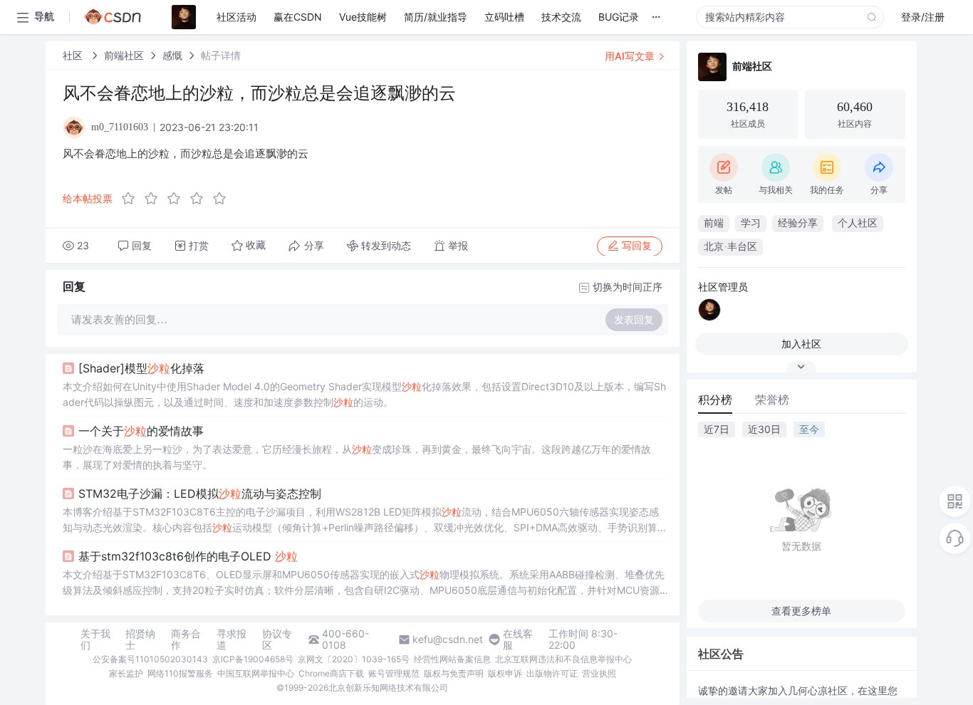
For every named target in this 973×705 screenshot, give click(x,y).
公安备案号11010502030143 (150, 659)
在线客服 (518, 639)
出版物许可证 (552, 673)
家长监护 (126, 673)
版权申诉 (505, 673)
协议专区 (277, 639)
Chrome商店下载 (331, 673)
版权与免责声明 (454, 673)
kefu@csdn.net (447, 639)
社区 (74, 55)
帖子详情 (221, 55)
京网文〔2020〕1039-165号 (354, 659)
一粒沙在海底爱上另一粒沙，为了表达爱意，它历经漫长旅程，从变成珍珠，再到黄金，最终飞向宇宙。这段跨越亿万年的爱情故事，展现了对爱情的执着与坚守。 (357, 457)
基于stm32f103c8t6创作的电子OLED (188, 556)
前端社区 (124, 55)
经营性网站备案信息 (452, 659)
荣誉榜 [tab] (772, 399)
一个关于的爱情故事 (141, 431)
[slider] (178, 199)
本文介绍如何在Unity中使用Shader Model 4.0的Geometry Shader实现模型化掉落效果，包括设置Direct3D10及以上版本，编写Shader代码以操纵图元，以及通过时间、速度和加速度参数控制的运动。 (364, 394)
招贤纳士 (140, 639)
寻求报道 (231, 639)
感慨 (172, 55)
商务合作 (186, 639)
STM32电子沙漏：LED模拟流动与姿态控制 (199, 493)
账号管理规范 (394, 673)
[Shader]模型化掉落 (141, 368)
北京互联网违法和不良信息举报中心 (563, 659)
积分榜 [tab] (715, 399)
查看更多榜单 (801, 611)
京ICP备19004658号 (252, 659)
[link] (74, 55)
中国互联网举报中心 (255, 673)
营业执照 (599, 673)
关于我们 (95, 639)
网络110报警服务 (180, 673)
